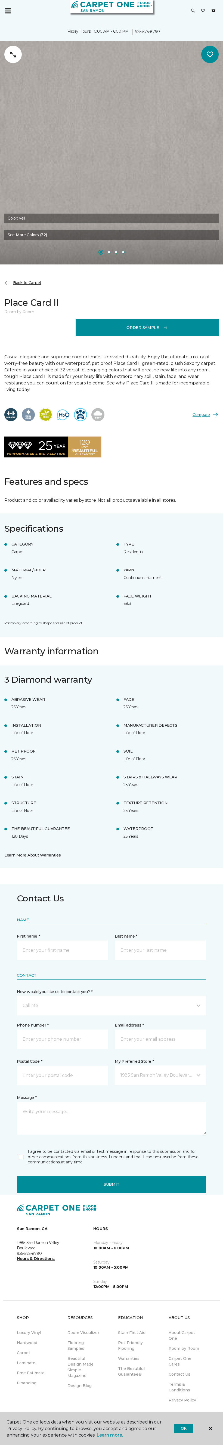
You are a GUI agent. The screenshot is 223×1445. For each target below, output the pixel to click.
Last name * (126, 936)
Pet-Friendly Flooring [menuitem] (130, 1345)
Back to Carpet (27, 282)
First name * (28, 936)
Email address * (129, 1025)
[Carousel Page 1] (100, 252)
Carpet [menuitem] (23, 1352)
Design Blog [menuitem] (79, 1385)
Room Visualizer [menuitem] (83, 1332)
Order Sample (142, 327)
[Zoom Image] (13, 54)
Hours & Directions (36, 1258)
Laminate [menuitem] (26, 1362)
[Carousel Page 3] (116, 252)
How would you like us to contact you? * (54, 992)
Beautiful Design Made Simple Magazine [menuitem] (80, 1367)
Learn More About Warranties (32, 855)
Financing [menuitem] (26, 1383)
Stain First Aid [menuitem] (131, 1332)
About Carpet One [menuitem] (182, 1335)
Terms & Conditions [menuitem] (179, 1387)
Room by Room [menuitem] (184, 1348)
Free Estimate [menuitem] (31, 1372)
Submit (111, 1184)
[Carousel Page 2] (109, 252)
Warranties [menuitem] (129, 1358)
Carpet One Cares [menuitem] (180, 1361)
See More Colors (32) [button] (27, 234)
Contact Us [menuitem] (179, 1374)
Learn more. (110, 1435)
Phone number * (33, 1025)
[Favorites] (203, 11)
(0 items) (213, 11)
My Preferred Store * (134, 1061)
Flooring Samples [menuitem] (75, 1345)
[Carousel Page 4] (123, 252)
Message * (26, 1097)
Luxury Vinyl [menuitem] (29, 1332)
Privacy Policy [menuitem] (182, 1400)
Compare (201, 414)
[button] (193, 11)
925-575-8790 (147, 31)
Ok (184, 1428)
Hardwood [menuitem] (27, 1342)
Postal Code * (29, 1061)
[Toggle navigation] (7, 10)
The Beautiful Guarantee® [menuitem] (131, 1371)
